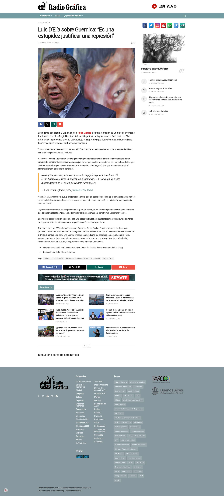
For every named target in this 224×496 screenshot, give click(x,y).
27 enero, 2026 (62, 321)
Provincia (98, 416)
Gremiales (80, 436)
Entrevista (80, 429)
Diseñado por (59, 491)
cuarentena (126, 422)
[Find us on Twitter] (43, 396)
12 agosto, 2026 (63, 304)
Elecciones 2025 (82, 426)
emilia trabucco (121, 431)
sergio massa (120, 476)
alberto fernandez (137, 382)
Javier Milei (120, 458)
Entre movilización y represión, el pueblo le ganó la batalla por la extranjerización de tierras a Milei (69, 298)
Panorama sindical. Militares (155, 68)
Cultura (79, 397)
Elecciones (80, 416)
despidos (138, 422)
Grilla (57, 15)
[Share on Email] (60, 124)
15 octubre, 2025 (63, 336)
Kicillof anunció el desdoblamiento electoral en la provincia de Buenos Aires (120, 330)
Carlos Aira (128, 395)
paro (117, 471)
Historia (79, 440)
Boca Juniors (133, 391)
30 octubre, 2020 (44, 43)
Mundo (97, 397)
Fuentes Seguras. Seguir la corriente (163, 80)
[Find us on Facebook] (38, 396)
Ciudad (79, 390)
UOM (141, 476)
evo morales (120, 436)
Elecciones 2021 (82, 419)
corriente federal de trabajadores (128, 409)
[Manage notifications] (6, 490)
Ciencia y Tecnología (80, 386)
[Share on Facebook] (41, 124)
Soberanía (98, 435)
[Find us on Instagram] (52, 396)
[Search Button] (185, 15)
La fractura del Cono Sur (158, 111)
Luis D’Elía (59, 259)
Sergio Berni (108, 259)
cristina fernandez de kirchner (127, 418)
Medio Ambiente (101, 385)
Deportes (80, 400)
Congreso (80, 394)
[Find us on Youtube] (48, 396)
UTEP (117, 480)
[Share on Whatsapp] (54, 124)
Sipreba (133, 476)
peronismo (126, 471)
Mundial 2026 (99, 394)
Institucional (81, 443)
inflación (118, 453)
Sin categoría (99, 426)
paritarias (137, 467)
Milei (131, 462)
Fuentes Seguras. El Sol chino (160, 89)
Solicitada (98, 442)
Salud (96, 423)
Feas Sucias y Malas (137, 436)
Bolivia (118, 395)
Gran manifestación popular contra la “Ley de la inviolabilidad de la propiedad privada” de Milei (120, 298)
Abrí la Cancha (121, 382)
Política (47, 22)
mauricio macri (134, 458)
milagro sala (120, 462)
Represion (95, 259)
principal (138, 471)
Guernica (48, 259)
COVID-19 (118, 413)
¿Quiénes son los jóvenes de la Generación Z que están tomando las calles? (70, 330)
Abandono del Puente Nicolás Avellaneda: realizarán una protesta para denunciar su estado (165, 99)
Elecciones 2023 (82, 423)
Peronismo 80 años (100, 405)
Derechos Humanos (80, 405)
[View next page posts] (89, 345)
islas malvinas (131, 453)
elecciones (134, 427)
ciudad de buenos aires (132, 400)
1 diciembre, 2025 (113, 319)
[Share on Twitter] (47, 124)
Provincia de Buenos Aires (77, 259)
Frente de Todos (128, 440)
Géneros (79, 433)
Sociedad (98, 438)
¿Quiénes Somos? (72, 15)
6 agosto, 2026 (112, 304)
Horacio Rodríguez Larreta (125, 449)
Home (40, 22)
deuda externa (121, 427)
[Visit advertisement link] (86, 277)
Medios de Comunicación (100, 389)
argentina (138, 386)
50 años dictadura (83, 381)
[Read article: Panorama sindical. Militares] (163, 49)
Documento (81, 409)
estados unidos (137, 431)
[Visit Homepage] (62, 6)
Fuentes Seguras (122, 445)
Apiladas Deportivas (123, 386)
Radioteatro (99, 419)
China (117, 400)
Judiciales (98, 381)
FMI (116, 440)
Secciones (45, 15)
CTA (116, 422)
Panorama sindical (122, 467)
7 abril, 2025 (112, 336)
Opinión (97, 400)
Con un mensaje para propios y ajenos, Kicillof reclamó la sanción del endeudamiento (120, 312)
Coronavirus (120, 404)
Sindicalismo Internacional (99, 430)
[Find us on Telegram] (57, 396)
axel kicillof (120, 391)
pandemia (140, 462)
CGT (137, 395)
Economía (80, 413)
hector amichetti (139, 445)
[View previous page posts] (84, 345)
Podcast (97, 409)
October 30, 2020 (83, 190)
